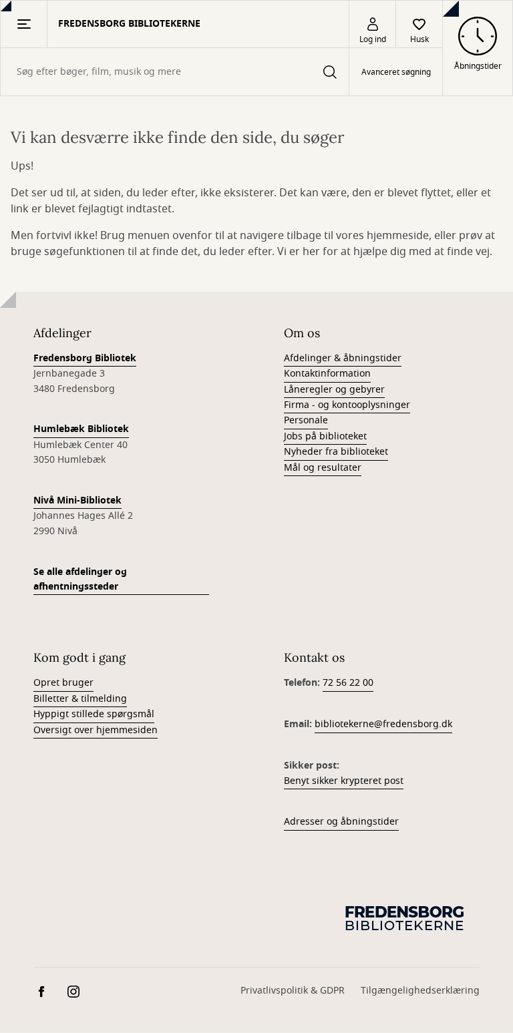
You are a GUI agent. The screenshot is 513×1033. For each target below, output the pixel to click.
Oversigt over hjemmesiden (95, 730)
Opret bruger (63, 683)
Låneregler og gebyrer (334, 390)
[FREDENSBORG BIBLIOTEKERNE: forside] (406, 917)
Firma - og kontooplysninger (347, 405)
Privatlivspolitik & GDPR (292, 991)
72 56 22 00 (348, 683)
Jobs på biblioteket (325, 436)
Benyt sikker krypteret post (343, 781)
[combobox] (175, 71)
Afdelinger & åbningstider (342, 358)
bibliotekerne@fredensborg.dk (383, 724)
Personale (306, 420)
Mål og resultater (322, 468)
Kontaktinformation (327, 374)
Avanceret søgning (396, 72)
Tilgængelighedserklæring (420, 991)
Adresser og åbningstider (341, 822)
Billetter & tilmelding (80, 699)
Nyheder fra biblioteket (336, 452)
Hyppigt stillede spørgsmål (93, 714)
